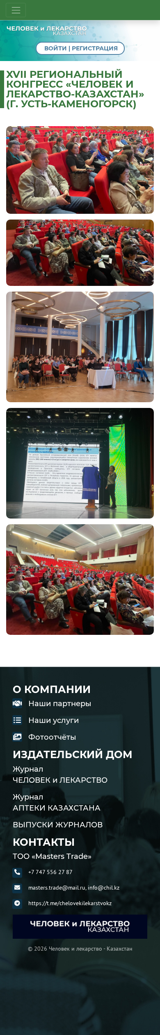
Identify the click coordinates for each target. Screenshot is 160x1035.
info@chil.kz (103, 887)
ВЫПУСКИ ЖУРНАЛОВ (58, 824)
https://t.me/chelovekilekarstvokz (70, 903)
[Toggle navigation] (16, 10)
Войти (56, 48)
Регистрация (95, 48)
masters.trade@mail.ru (56, 887)
